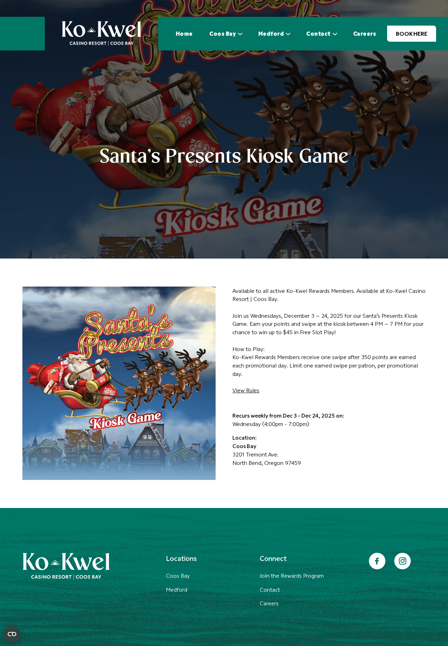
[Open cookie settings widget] (12, 634)
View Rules (245, 390)
